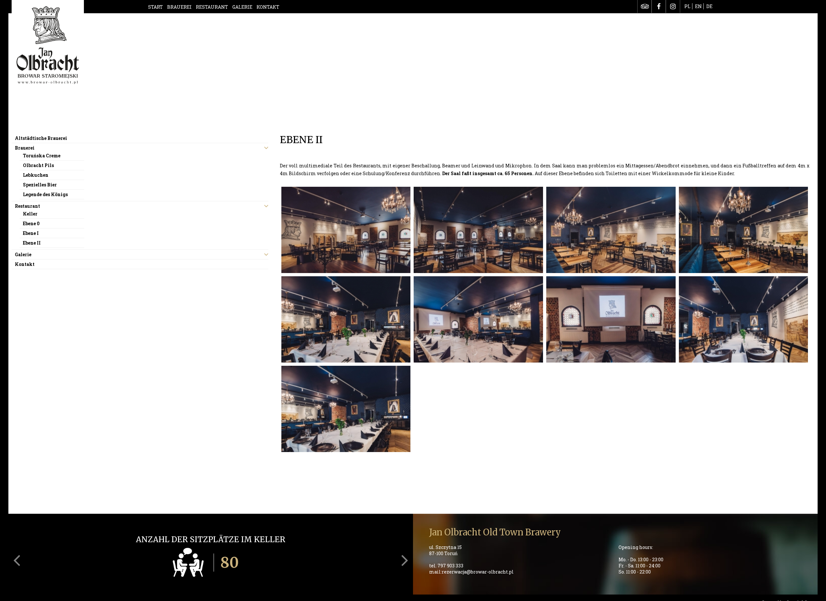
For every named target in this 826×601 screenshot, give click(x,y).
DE (709, 6)
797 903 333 (450, 566)
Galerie (242, 7)
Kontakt (268, 7)
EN (698, 6)
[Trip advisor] (644, 6)
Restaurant (212, 7)
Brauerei (179, 7)
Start (155, 7)
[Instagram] (673, 6)
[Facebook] (658, 6)
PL (687, 6)
